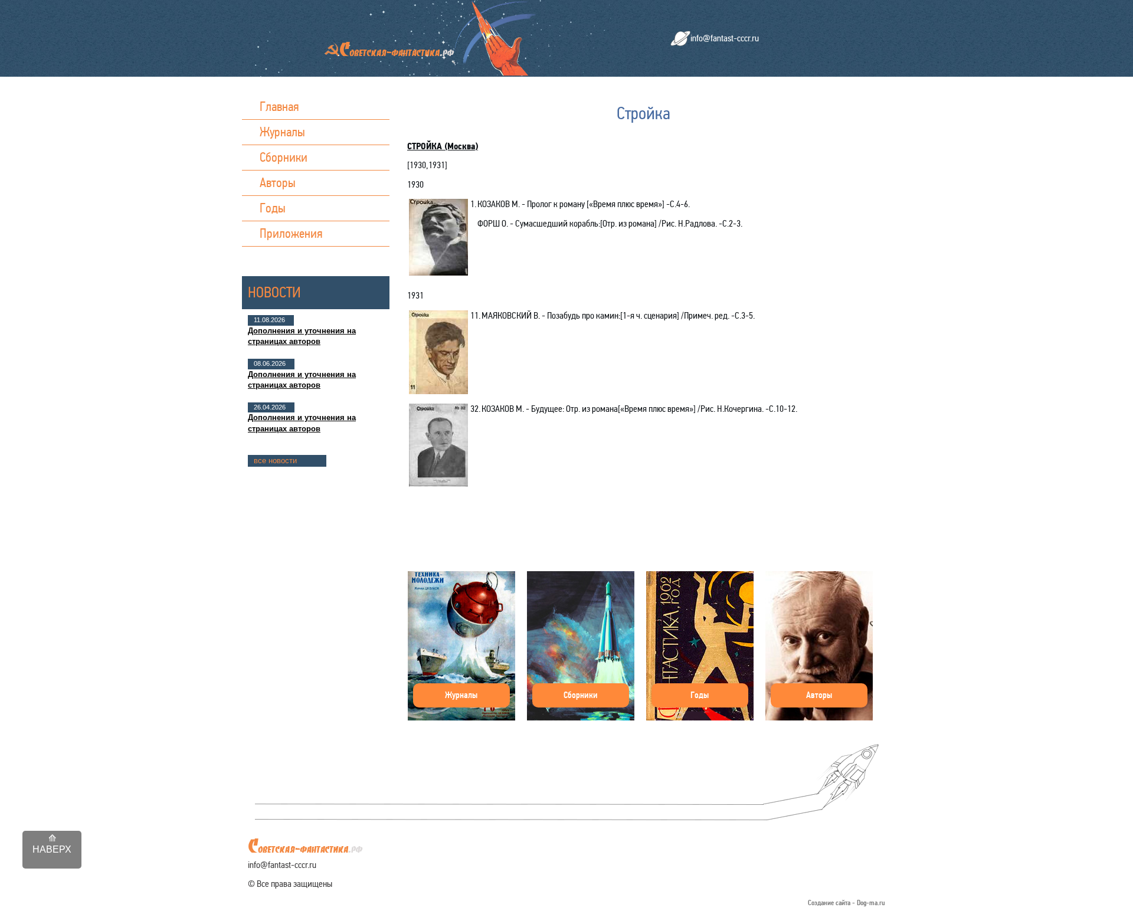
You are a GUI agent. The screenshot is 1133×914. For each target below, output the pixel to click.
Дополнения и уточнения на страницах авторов (302, 336)
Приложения (291, 233)
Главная (279, 106)
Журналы (282, 132)
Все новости (275, 460)
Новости (274, 292)
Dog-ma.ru (871, 903)
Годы (273, 208)
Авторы (278, 183)
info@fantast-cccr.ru (724, 38)
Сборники (283, 157)
